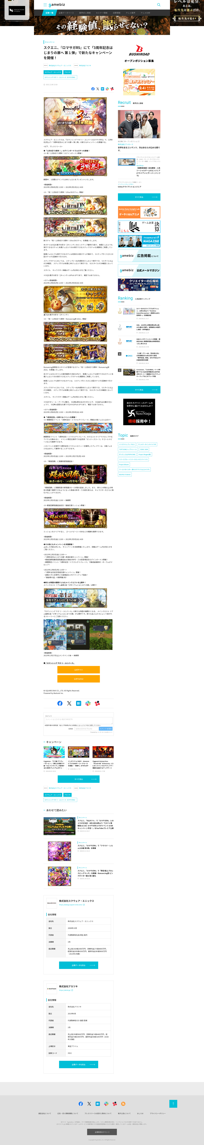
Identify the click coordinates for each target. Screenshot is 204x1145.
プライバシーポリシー (158, 1113)
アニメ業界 (130, 12)
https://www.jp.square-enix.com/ (70, 905)
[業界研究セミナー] (139, 82)
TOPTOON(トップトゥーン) (128, 449)
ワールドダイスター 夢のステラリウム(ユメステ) (134, 469)
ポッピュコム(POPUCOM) (127, 454)
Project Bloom (124, 464)
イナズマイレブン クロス (127, 444)
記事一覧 (49, 12)
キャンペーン (50, 42)
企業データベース (66, 12)
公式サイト (78, 669)
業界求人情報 (85, 12)
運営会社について (44, 1113)
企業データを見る (78, 965)
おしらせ (140, 1113)
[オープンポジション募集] (139, 53)
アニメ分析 (145, 12)
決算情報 (116, 12)
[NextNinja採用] (139, 412)
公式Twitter (78, 679)
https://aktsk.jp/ (65, 990)
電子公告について (124, 1113)
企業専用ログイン (101, 1132)
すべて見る (78, 779)
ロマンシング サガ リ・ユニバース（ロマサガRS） (60, 77)
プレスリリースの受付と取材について (98, 1113)
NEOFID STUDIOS (124, 475)
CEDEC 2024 (144, 449)
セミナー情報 (101, 12)
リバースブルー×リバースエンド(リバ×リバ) (133, 459)
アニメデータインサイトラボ (147, 444)
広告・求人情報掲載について (67, 1113)
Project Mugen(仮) (145, 454)
